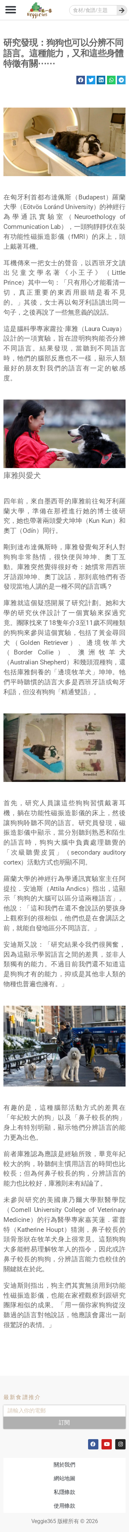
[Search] (122, 10)
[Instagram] (120, 1444)
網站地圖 (64, 1478)
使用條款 (64, 1506)
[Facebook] (93, 1444)
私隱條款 (64, 1492)
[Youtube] (106, 1444)
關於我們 (64, 1464)
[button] (10, 9)
